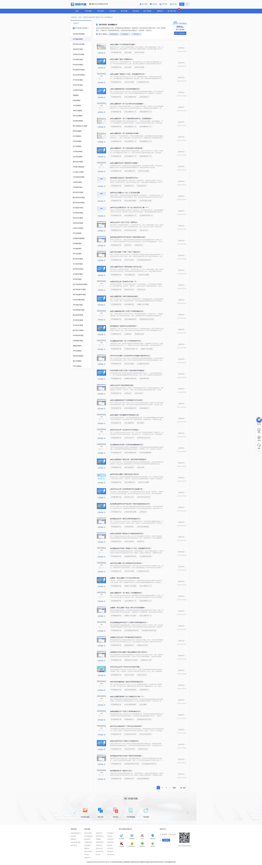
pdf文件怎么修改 (129, 675)
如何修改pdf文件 (141, 186)
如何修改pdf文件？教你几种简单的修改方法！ (125, 519)
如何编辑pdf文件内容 (130, 556)
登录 (181, 4)
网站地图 (167, 862)
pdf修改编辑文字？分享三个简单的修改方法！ (125, 711)
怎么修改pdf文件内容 (130, 734)
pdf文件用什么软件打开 (143, 437)
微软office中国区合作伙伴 (100, 4)
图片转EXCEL (100, 851)
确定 (184, 788)
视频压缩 (86, 848)
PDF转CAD (99, 833)
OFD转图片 (87, 845)
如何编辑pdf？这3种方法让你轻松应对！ (124, 326)
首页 (76, 11)
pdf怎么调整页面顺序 (130, 200)
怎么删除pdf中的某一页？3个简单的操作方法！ (126, 341)
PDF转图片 (110, 833)
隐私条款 (73, 839)
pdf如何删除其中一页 (145, 111)
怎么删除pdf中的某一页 (146, 215)
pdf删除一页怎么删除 (143, 304)
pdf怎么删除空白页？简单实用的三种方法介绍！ (126, 267)
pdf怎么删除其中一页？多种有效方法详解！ (125, 133)
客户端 (174, 4)
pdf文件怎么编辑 (139, 52)
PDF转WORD (88, 833)
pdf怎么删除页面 (129, 304)
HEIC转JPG (99, 848)
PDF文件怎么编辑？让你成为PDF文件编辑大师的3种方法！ (130, 356)
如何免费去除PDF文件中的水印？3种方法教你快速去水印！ (130, 504)
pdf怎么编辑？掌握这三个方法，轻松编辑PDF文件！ (128, 74)
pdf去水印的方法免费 (145, 200)
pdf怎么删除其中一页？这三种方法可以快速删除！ (127, 104)
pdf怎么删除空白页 (130, 171)
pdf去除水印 (128, 245)
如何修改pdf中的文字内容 (147, 319)
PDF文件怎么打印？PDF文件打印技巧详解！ (125, 667)
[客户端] (259, 420)
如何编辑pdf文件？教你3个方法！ (121, 770)
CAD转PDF (110, 839)
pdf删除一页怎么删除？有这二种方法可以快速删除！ (128, 607)
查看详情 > (181, 48)
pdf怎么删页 (140, 423)
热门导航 (145, 4)
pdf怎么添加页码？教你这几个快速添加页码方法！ (127, 533)
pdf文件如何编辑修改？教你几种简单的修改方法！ (127, 682)
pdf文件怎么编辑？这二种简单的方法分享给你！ (126, 563)
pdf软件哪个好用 (144, 378)
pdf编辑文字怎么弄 (142, 645)
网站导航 (173, 862)
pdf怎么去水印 (144, 230)
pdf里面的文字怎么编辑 (131, 660)
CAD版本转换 (88, 842)
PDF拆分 (86, 854)
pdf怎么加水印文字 (130, 749)
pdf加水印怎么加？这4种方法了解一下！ (124, 281)
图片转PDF (87, 839)
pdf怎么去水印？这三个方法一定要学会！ (124, 222)
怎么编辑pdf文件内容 (143, 82)
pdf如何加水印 (139, 245)
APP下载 (164, 4)
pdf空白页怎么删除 (143, 171)
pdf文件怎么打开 (129, 437)
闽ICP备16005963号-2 (159, 862)
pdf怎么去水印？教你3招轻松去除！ (122, 385)
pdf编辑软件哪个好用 (130, 378)
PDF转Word (113, 34)
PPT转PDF (110, 848)
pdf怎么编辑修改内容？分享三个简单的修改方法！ (127, 311)
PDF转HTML (110, 854)
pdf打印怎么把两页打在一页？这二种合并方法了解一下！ (129, 207)
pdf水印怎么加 (141, 289)
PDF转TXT (87, 857)
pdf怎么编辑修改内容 (130, 97)
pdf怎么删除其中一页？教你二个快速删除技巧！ (126, 593)
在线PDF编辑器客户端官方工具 (93, 17)
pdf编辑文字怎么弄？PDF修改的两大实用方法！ (126, 637)
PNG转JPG (110, 851)
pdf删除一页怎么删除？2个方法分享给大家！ (125, 578)
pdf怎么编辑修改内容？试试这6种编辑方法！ (125, 89)
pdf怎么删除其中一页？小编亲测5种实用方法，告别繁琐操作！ (131, 118)
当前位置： (74, 17)
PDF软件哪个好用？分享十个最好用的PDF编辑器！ (127, 370)
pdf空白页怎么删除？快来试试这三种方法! (124, 474)
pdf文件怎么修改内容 (145, 734)
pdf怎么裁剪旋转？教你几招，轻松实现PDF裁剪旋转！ (128, 459)
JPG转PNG (99, 845)
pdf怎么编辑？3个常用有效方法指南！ (123, 44)
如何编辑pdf (128, 334)
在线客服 (166, 840)
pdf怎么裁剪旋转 (129, 467)
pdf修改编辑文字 (144, 97)
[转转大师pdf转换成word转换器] (78, 5)
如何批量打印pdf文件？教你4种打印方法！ (124, 178)
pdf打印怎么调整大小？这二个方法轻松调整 (125, 192)
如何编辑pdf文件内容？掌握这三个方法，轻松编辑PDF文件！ (131, 548)
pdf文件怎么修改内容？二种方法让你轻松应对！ (126, 726)
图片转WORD (88, 851)
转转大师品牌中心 (76, 833)
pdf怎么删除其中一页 (130, 111)
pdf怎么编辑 (128, 52)
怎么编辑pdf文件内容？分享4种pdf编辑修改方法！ (127, 444)
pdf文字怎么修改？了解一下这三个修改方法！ (125, 252)
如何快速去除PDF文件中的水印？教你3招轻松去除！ (128, 237)
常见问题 (73, 836)
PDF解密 (98, 839)
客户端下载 (74, 845)
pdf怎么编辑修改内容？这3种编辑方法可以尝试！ (127, 400)
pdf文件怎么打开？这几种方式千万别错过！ (125, 430)
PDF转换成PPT (88, 836)
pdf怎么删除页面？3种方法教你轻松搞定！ (124, 296)
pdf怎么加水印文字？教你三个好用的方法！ (125, 741)
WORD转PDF (99, 842)
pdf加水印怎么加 (129, 289)
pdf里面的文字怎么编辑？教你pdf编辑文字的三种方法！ (129, 652)
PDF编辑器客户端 (116, 52)
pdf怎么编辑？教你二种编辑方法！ (122, 59)
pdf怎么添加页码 (129, 541)
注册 (186, 4)
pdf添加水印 (140, 541)
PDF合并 (136, 34)
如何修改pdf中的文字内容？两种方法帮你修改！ (126, 756)
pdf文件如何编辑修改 (145, 452)
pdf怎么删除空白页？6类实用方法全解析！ (124, 163)
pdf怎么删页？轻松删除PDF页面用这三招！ (125, 415)
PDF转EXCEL (100, 836)
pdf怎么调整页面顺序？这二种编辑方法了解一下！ (127, 696)
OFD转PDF (110, 842)
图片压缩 (109, 845)
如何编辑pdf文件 (129, 186)
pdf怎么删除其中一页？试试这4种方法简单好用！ (127, 148)
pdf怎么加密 (140, 467)
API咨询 (154, 4)
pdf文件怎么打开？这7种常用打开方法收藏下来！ (127, 489)
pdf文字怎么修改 (129, 260)
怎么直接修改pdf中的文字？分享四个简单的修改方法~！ (129, 622)
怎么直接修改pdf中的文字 (144, 260)
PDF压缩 (125, 34)
